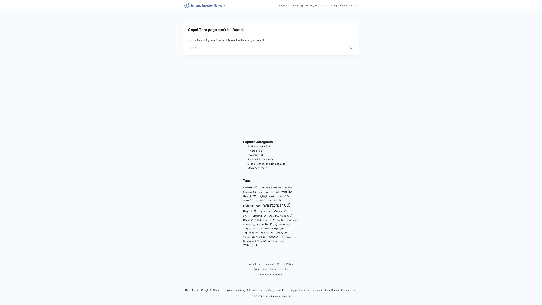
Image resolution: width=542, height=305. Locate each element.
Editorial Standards (271, 274)
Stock (262, 237)
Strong (249, 241)
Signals (267, 232)
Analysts (250, 187)
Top (270, 241)
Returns (285, 224)
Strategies (292, 237)
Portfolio (249, 225)
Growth (285, 192)
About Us (254, 264)
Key (249, 211)
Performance (292, 220)
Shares (268, 229)
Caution (264, 187)
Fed (261, 192)
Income (248, 200)
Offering (259, 215)
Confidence (277, 188)
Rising (247, 229)
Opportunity (252, 220)
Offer (247, 216)
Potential (266, 224)
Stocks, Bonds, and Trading (321, 5)
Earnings (249, 192)
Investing (298, 5)
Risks (258, 228)
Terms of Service (278, 269)
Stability (282, 233)
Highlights (267, 196)
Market (282, 211)
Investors (276, 205)
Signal (279, 228)
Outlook (278, 220)
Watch (250, 245)
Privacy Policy (285, 264)
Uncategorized (256, 168)
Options (267, 220)
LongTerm (265, 211)
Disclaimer (269, 264)
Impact (283, 196)
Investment (275, 200)
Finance (252, 150)
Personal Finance (257, 159)
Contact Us (260, 269)
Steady (249, 237)
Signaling (251, 232)
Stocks (277, 237)
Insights (260, 200)
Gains (270, 192)
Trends (280, 241)
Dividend (290, 187)
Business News (348, 5)
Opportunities (280, 215)
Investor (251, 205)
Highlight (250, 196)
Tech (261, 241)
